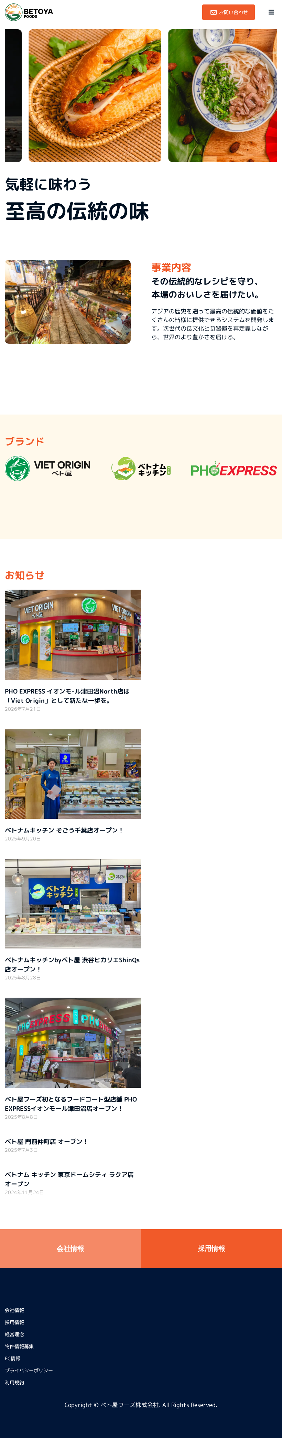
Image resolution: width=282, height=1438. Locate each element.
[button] (271, 12)
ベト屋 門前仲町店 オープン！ (47, 1141)
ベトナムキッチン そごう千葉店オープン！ (64, 830)
